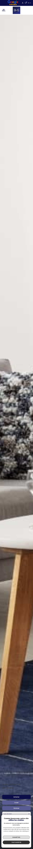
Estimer (16, 808)
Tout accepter (16, 842)
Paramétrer (16, 837)
